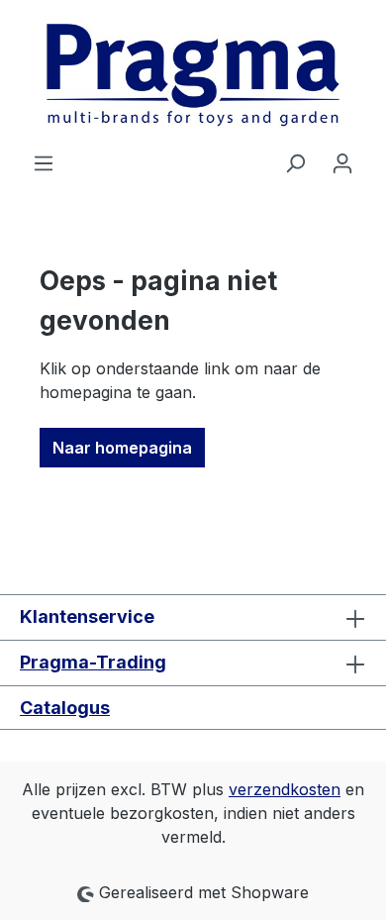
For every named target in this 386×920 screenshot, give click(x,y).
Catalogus (65, 707)
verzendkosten (284, 789)
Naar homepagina (122, 448)
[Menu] (43, 162)
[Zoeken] (295, 162)
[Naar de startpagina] (193, 75)
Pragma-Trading (93, 662)
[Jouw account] (342, 162)
